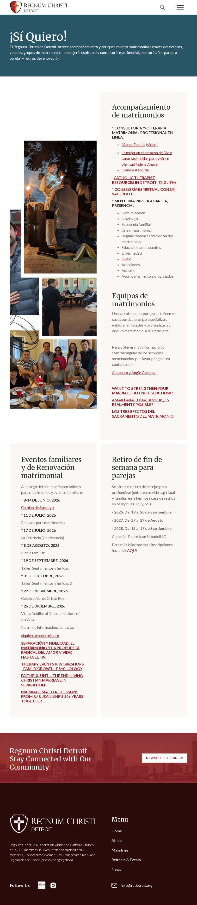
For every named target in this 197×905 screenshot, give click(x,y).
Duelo (126, 259)
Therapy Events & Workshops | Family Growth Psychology (52, 666)
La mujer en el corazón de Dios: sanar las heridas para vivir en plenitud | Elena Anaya (147, 158)
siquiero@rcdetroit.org (40, 635)
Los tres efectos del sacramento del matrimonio (143, 413)
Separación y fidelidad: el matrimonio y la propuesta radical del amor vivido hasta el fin (50, 650)
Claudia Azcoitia (135, 170)
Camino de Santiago (37, 507)
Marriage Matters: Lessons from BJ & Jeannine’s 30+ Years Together (52, 696)
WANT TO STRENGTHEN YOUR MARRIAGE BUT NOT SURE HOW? (142, 390)
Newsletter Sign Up (164, 758)
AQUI (132, 550)
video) (152, 144)
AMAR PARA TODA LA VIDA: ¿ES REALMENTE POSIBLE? (140, 402)
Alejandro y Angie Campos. (134, 372)
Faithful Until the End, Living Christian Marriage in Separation (52, 680)
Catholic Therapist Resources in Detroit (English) (144, 179)
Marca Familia (133, 144)
